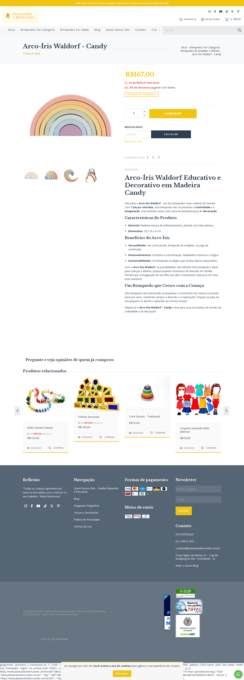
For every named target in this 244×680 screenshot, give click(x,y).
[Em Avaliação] (147, 613)
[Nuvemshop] (54, 639)
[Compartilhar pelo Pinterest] (159, 157)
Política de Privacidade (87, 519)
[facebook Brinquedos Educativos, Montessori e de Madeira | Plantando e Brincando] (215, 11)
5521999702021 (185, 534)
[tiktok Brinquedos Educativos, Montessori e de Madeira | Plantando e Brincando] (226, 11)
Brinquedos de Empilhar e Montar (200, 50)
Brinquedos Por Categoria (38, 29)
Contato (140, 29)
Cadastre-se (190, 19)
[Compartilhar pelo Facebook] (147, 157)
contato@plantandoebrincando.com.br (198, 548)
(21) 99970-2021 (185, 541)
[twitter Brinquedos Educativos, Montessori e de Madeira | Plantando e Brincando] (232, 11)
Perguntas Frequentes (86, 505)
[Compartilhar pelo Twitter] (153, 157)
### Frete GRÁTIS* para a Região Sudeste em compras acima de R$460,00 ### (122, 3)
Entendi (122, 673)
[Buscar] (239, 30)
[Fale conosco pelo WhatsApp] (238, 674)
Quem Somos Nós (118, 29)
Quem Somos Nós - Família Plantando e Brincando (96, 490)
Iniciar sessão (212, 19)
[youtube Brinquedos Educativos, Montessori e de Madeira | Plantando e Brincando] (220, 11)
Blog (97, 29)
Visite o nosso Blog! (187, 565)
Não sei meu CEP (133, 141)
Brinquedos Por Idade (74, 29)
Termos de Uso (83, 526)
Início (11, 29)
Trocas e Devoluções (86, 512)
